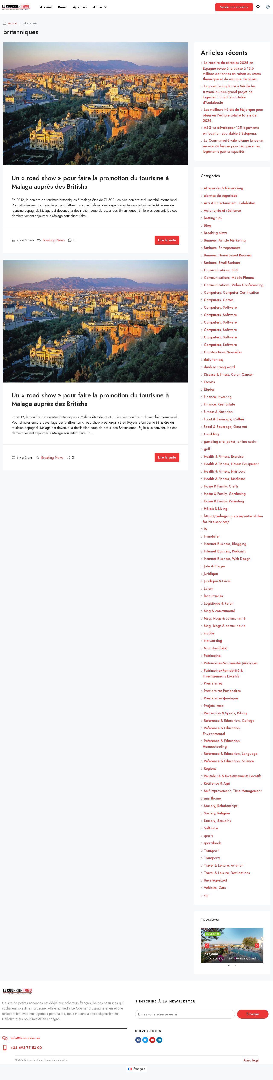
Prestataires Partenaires (222, 690)
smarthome (212, 798)
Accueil (46, 7)
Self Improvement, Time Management (233, 790)
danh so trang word (219, 367)
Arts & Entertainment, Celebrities (229, 203)
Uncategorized (215, 880)
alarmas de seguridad (220, 195)
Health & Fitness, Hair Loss (224, 471)
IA (205, 528)
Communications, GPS (221, 270)
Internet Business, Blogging (225, 543)
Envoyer (253, 1014)
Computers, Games (218, 300)
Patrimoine (212, 655)
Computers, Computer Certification (231, 292)
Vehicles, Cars (215, 887)
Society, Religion (217, 813)
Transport (211, 850)
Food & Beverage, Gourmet (225, 426)
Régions (210, 768)
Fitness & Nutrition (218, 411)
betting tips (213, 218)
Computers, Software (220, 307)
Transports (212, 858)
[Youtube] (152, 1040)
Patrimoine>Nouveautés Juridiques (230, 663)
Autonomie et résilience (222, 210)
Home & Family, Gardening (225, 493)
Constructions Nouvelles (223, 352)
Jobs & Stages (214, 566)
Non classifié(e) (215, 648)
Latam (208, 588)
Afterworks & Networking (223, 188)
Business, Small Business (222, 262)
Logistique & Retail (218, 603)
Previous (207, 945)
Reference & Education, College (229, 720)
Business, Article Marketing (225, 240)
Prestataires (213, 683)
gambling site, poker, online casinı (230, 441)
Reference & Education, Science (229, 761)
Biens (62, 7)
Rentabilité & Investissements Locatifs (232, 776)
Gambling (211, 434)
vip (206, 895)
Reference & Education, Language (230, 753)
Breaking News (54, 240)
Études (209, 389)
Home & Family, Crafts (221, 486)
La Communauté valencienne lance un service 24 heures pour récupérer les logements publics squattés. (233, 146)
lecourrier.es (213, 596)
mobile (209, 633)
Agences (80, 7)
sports (208, 835)
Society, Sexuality (217, 820)
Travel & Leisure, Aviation (224, 865)
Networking (213, 640)
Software (211, 828)
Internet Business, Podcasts (225, 551)
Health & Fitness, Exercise (223, 456)
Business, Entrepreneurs (222, 247)
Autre (97, 7)
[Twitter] (145, 1040)
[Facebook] (138, 1040)
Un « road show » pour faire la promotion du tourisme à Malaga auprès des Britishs (90, 182)
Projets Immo (214, 705)
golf (207, 449)
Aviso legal (251, 1060)
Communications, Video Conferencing (233, 285)
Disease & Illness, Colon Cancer (228, 374)
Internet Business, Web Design (227, 558)
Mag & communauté (219, 610)
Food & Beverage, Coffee (224, 419)
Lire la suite (167, 240)
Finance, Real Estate (219, 404)
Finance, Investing (218, 396)
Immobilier (212, 536)
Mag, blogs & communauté (224, 618)
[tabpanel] (232, 945)
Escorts (209, 382)
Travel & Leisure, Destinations (227, 872)
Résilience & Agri (217, 783)
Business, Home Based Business (228, 255)
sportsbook (212, 843)
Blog (207, 225)
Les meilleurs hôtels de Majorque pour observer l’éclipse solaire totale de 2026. (233, 115)
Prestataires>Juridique (221, 698)
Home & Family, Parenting (224, 501)
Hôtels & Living (215, 508)
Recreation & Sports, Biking (225, 713)
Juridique (211, 573)
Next (257, 945)
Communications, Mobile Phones (229, 277)
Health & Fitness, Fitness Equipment (231, 464)
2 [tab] (237, 967)
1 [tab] (231, 967)
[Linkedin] (159, 1040)
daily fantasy (214, 359)
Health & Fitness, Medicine (224, 478)
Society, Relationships (220, 805)
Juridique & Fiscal (217, 581)
